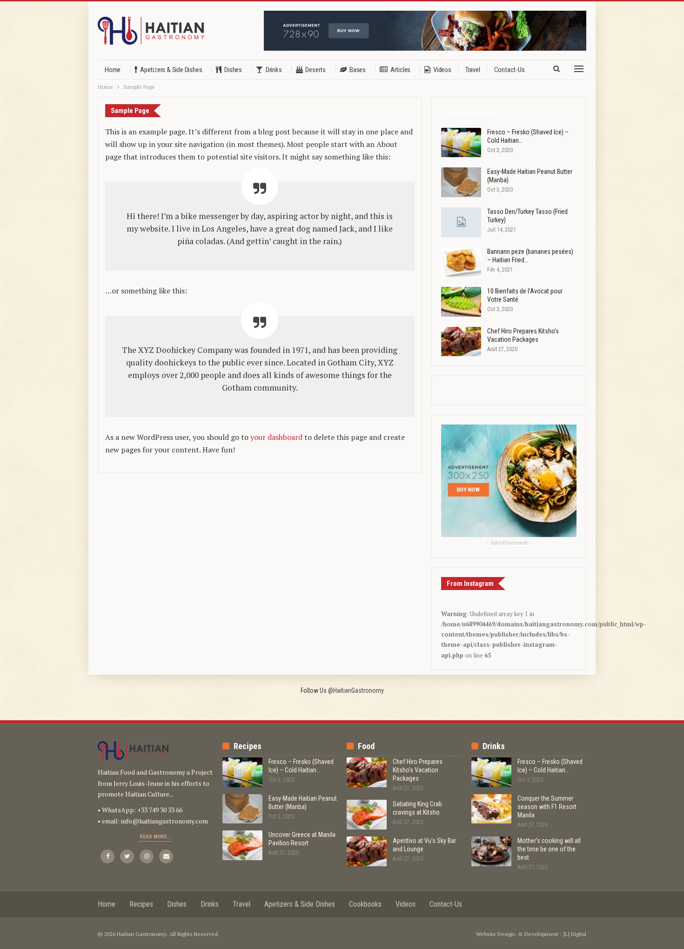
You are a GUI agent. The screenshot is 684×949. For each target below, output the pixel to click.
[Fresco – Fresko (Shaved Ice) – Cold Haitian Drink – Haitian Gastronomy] (461, 143)
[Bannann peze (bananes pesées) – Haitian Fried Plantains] (461, 262)
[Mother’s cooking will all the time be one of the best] (491, 851)
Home (113, 70)
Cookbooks (365, 904)
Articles (400, 70)
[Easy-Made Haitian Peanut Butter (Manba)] (461, 182)
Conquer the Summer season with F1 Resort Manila (547, 807)
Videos (442, 70)
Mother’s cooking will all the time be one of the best (549, 849)
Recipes (141, 904)
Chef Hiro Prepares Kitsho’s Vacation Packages (418, 770)
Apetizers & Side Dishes (171, 70)
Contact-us (509, 70)
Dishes (233, 70)
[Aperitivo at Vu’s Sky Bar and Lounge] (367, 851)
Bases (357, 70)
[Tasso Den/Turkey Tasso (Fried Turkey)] (461, 222)
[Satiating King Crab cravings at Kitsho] (367, 815)
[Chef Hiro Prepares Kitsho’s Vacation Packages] (461, 342)
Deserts (315, 70)
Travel (472, 70)
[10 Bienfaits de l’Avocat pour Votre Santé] (461, 302)
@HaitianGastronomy (356, 690)
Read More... (155, 837)
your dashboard (276, 437)
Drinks (274, 70)
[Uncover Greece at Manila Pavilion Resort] (242, 845)
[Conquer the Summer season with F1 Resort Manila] (491, 809)
